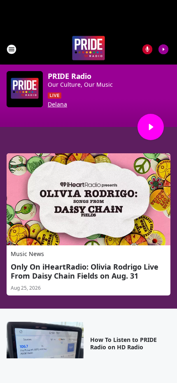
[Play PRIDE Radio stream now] (25, 89)
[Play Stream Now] (163, 49)
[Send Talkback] (147, 49)
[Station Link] (88, 49)
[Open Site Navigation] (11, 49)
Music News (27, 254)
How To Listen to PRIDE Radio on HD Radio (123, 343)
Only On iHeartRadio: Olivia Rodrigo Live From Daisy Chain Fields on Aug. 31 (84, 271)
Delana (57, 104)
